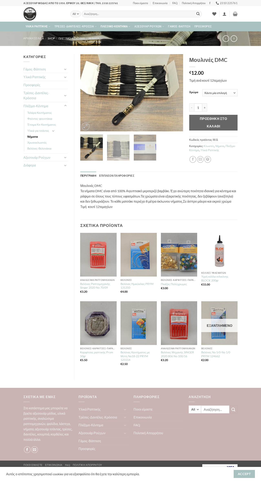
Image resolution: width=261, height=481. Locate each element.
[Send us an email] (34, 449)
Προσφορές (203, 26)
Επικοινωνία (160, 3)
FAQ (174, 3)
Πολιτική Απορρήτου (194, 3)
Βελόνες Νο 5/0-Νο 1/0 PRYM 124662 (215, 354)
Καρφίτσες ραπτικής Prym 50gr (96, 354)
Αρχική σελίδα (33, 38)
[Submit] (198, 14)
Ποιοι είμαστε (140, 3)
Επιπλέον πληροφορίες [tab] (116, 175)
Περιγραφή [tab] (88, 175)
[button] (224, 13)
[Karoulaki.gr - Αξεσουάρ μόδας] (43, 14)
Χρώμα (193, 92)
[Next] (176, 92)
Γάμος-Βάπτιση (179, 26)
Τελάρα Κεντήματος (39, 112)
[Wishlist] (214, 13)
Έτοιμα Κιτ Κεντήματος (41, 124)
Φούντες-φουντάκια (39, 118)
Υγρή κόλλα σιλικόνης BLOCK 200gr (214, 278)
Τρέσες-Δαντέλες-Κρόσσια (74, 26)
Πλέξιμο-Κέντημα (114, 26)
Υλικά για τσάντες (38, 130)
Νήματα (94, 38)
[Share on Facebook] (192, 159)
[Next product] (226, 38)
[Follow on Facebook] (210, 3)
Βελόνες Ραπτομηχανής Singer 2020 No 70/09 (95, 285)
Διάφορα (29, 165)
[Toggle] (65, 69)
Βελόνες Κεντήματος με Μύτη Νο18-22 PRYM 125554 (135, 356)
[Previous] (87, 92)
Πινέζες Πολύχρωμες (174, 284)
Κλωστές (209, 146)
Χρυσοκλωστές (37, 142)
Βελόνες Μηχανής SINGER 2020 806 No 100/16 (177, 354)
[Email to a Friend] (200, 159)
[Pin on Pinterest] (207, 159)
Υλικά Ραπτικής (36, 26)
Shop (51, 38)
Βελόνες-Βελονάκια (39, 148)
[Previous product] (234, 38)
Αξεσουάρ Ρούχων (147, 26)
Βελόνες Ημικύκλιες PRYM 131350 (137, 285)
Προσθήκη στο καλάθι (213, 122)
